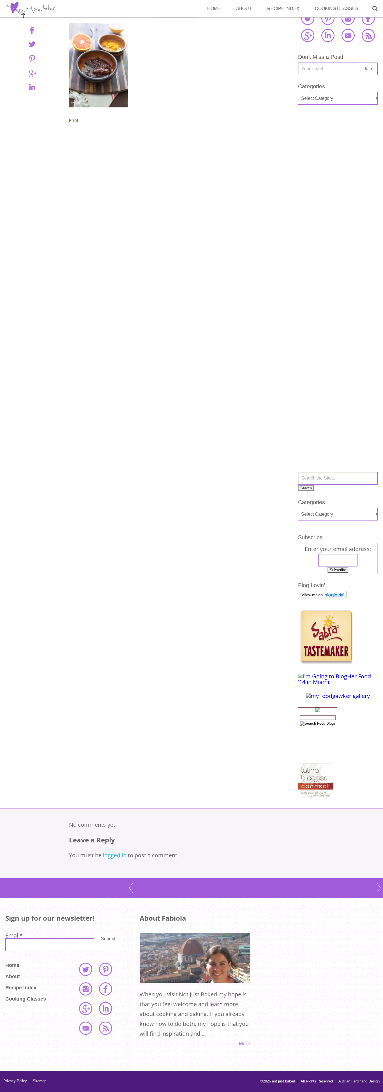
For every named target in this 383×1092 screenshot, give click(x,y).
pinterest (328, 18)
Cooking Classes (336, 8)
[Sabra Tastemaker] (326, 662)
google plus (308, 35)
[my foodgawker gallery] (338, 696)
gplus (32, 73)
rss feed (368, 35)
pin (32, 58)
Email (14, 935)
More (244, 1043)
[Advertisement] (338, 203)
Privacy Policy (15, 1081)
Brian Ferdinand (354, 1081)
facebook (368, 18)
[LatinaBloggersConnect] (315, 796)
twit (32, 44)
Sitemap (37, 1081)
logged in (114, 855)
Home (214, 8)
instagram (348, 18)
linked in (328, 35)
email (348, 35)
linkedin (32, 87)
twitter (308, 18)
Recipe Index (283, 8)
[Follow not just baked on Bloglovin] (322, 597)
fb (32, 30)
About (244, 8)
